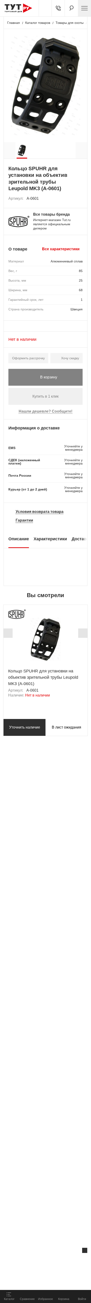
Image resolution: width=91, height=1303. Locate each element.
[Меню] (84, 8)
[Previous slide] (8, 633)
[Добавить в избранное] (79, 198)
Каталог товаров (37, 23)
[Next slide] (83, 633)
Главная (13, 23)
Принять (61, 1281)
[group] (21, 150)
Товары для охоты (70, 23)
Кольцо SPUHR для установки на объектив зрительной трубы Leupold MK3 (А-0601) (43, 677)
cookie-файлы (59, 1260)
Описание (18, 539)
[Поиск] (71, 8)
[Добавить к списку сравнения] (68, 198)
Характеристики (50, 539)
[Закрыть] (85, 1250)
